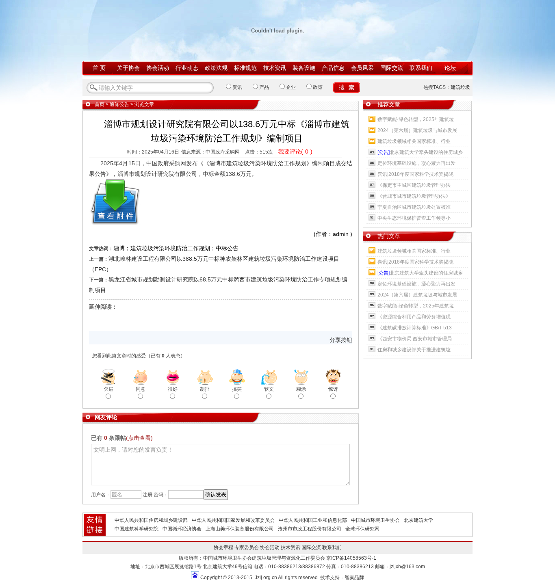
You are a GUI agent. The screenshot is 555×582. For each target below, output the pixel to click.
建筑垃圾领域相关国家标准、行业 (414, 141)
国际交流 (391, 68)
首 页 (99, 68)
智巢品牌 (354, 577)
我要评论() (295, 151)
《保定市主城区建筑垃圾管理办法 (414, 185)
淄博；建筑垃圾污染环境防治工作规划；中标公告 (175, 248)
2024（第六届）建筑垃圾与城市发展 (417, 130)
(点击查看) (139, 438)
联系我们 (421, 68)
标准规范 (245, 68)
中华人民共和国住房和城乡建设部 (151, 520)
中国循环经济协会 (182, 529)
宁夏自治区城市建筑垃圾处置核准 (414, 207)
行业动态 (187, 68)
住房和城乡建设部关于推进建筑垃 (414, 350)
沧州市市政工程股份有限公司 (309, 529)
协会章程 (223, 547)
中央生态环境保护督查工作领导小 (414, 218)
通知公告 (119, 104)
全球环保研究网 (362, 529)
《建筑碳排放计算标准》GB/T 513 (414, 328)
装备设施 (304, 68)
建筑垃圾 (460, 87)
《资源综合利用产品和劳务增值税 (414, 317)
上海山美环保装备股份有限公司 (240, 529)
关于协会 (128, 68)
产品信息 (333, 68)
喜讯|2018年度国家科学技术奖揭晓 (415, 174)
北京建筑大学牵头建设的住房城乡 (420, 152)
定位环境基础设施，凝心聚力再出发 (416, 163)
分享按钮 (341, 340)
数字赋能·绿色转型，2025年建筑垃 (415, 119)
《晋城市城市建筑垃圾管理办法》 (414, 196)
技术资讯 (274, 68)
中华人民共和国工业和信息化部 (313, 520)
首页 (99, 104)
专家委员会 (246, 547)
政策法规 (216, 68)
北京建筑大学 (418, 520)
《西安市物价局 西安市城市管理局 (414, 339)
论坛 (450, 68)
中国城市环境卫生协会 (375, 520)
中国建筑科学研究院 (136, 529)
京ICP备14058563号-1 (351, 558)
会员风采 (362, 68)
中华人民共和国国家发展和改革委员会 (233, 520)
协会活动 (157, 68)
